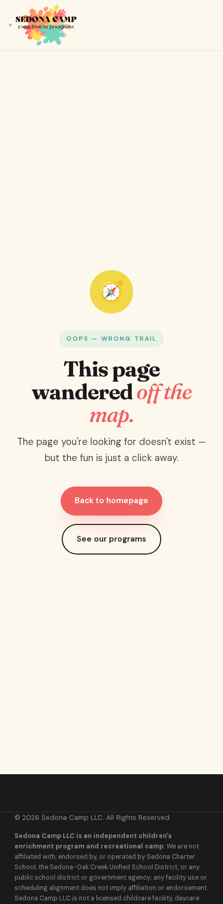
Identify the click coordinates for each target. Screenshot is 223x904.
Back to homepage (111, 500)
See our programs (111, 539)
